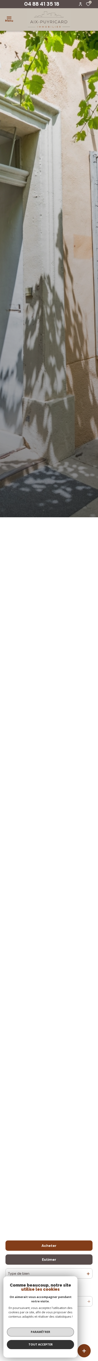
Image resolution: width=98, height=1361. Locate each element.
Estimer (49, 1259)
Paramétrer (40, 1332)
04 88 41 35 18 (41, 3)
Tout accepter (40, 1344)
